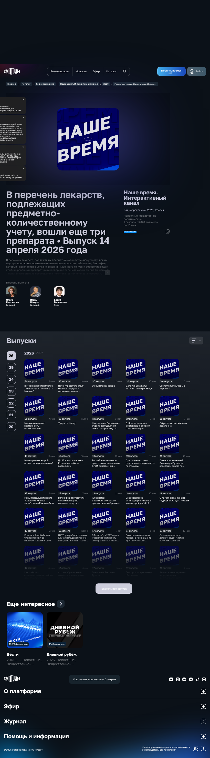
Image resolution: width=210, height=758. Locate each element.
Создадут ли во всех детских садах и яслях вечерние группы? (172, 538)
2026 (106, 84)
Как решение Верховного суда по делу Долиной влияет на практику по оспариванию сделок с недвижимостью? (106, 429)
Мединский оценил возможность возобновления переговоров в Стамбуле (37, 427)
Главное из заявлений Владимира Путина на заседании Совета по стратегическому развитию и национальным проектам (174, 467)
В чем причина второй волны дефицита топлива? (38, 461)
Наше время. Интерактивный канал (79, 84)
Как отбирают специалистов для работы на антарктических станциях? (38, 576)
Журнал (15, 721)
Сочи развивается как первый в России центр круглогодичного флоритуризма (139, 539)
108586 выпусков (18, 644)
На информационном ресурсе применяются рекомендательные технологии (166, 748)
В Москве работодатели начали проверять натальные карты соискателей (71, 501)
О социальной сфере (103, 385)
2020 (150, 209)
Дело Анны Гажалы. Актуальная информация (139, 387)
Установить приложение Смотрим (94, 679)
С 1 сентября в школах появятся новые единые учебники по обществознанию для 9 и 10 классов (73, 578)
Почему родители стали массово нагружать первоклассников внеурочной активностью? (72, 389)
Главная (11, 84)
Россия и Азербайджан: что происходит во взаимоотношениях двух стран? (37, 539)
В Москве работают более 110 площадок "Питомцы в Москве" (38, 388)
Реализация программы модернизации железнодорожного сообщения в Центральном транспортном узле (174, 578)
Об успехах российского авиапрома (173, 424)
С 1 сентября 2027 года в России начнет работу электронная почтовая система (105, 539)
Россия (159, 209)
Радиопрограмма (45, 84)
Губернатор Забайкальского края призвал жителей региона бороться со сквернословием (106, 503)
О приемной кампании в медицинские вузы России (174, 499)
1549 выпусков (57, 644)
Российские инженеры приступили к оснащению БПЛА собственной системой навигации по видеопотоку (106, 466)
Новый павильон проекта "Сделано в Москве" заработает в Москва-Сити (39, 500)
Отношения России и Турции (103, 574)
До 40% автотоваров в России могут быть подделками (70, 463)
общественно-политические (140, 217)
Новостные (131, 215)
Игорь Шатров (34, 301)
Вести (12, 654)
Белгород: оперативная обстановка (139, 574)
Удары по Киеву (67, 423)
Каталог (26, 84)
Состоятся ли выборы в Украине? (172, 387)
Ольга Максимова (12, 301)
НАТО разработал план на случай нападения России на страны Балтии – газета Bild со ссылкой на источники (72, 541)
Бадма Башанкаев (60, 301)
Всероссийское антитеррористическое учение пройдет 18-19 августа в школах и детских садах (141, 503)
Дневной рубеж (62, 654)
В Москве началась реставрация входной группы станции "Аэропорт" (138, 427)
